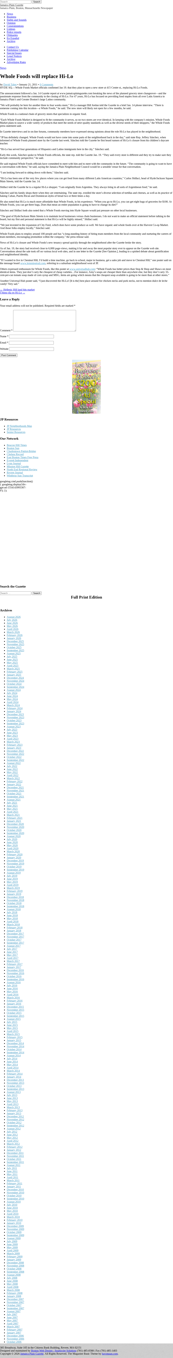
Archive (11, 41)
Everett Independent (17, 460)
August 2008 (14, 1274)
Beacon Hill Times (17, 445)
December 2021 (15, 787)
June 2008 (12, 1280)
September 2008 (15, 1271)
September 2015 (15, 1015)
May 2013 (12, 1101)
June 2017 (12, 952)
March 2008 (13, 1290)
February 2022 (14, 781)
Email (4, 342)
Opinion (11, 22)
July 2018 (12, 912)
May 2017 (12, 955)
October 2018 (14, 903)
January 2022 (14, 784)
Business (11, 16)
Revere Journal (15, 472)
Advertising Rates (16, 62)
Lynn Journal (14, 463)
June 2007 (12, 1317)
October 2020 (14, 830)
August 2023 (14, 726)
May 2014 (12, 1064)
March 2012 (13, 1143)
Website (4, 348)
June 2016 (12, 988)
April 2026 (12, 629)
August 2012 (14, 1128)
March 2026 (13, 632)
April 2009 (12, 1250)
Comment (6, 330)
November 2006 (15, 1338)
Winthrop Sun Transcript (20, 475)
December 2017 (15, 933)
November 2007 (15, 1302)
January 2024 (14, 711)
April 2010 (12, 1213)
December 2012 (15, 1116)
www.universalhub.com (82, 269)
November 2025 (15, 644)
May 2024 (12, 699)
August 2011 (13, 1165)
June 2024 (12, 696)
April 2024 (12, 702)
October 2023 (14, 720)
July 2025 (12, 656)
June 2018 (12, 915)
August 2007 (14, 1311)
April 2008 (12, 1287)
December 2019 (15, 860)
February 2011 (14, 1183)
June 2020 (12, 842)
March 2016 (13, 997)
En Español (13, 38)
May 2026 (12, 626)
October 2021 (14, 793)
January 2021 (14, 821)
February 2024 (14, 708)
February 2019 (14, 891)
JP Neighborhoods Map (19, 426)
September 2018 (15, 906)
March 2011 (13, 1180)
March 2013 (13, 1107)
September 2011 (15, 1162)
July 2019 (12, 875)
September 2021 (15, 796)
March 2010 (13, 1217)
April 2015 (12, 1031)
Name (4, 336)
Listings (11, 29)
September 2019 (15, 869)
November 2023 (15, 717)
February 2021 (14, 817)
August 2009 (14, 1238)
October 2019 (14, 866)
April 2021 (12, 811)
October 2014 (14, 1049)
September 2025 (15, 650)
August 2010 (14, 1201)
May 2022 (12, 772)
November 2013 (15, 1082)
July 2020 (12, 839)
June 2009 (12, 1244)
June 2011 (12, 1171)
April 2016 (12, 994)
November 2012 (15, 1119)
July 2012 (12, 1131)
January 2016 (14, 1003)
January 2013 (14, 1113)
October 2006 (14, 1341)
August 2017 (14, 945)
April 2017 (12, 958)
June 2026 (12, 623)
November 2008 (15, 1265)
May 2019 (12, 881)
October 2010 (14, 1195)
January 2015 (14, 1040)
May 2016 (12, 991)
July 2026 (12, 620)
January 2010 (14, 1223)
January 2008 (14, 1296)
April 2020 (12, 848)
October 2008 (14, 1268)
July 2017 (12, 948)
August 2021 (14, 799)
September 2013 (15, 1089)
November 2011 (15, 1156)
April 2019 (12, 885)
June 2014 (12, 1061)
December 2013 (15, 1079)
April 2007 (12, 1323)
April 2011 (12, 1177)
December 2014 (15, 1043)
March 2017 (13, 961)
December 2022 (15, 750)
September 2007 (15, 1308)
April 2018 (12, 921)
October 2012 (14, 1122)
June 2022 (12, 769)
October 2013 (14, 1086)
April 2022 (12, 775)
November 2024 (15, 680)
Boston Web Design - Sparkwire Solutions (53, 1350)
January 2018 (14, 930)
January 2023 (14, 747)
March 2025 (13, 668)
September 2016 (15, 979)
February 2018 (14, 927)
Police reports (14, 32)
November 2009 (15, 1229)
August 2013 (14, 1092)
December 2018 (15, 897)
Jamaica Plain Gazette (11, 5)
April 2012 (12, 1140)
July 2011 (12, 1168)
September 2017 (15, 942)
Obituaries (12, 35)
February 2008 (14, 1293)
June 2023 (12, 732)
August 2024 (14, 690)
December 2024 (15, 677)
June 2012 (12, 1134)
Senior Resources (16, 432)
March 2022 (13, 778)
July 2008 (12, 1277)
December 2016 (15, 970)
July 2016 (12, 985)
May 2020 (12, 845)
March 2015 (13, 1034)
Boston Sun (13, 448)
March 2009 (13, 1253)
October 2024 (14, 683)
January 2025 (14, 674)
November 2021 (15, 790)
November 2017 (15, 936)
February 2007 (14, 1329)
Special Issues (14, 53)
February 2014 (14, 1073)
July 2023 (12, 729)
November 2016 (15, 973)
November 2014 (15, 1046)
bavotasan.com (110, 1353)
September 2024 (15, 687)
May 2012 (12, 1137)
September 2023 (15, 723)
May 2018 (12, 918)
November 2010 (15, 1192)
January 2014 (14, 1076)
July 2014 (12, 1058)
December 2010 (15, 1189)
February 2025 (14, 671)
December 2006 (15, 1335)
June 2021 (12, 805)
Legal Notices (14, 56)
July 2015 (12, 1022)
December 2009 (15, 1226)
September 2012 (15, 1125)
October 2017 (14, 939)
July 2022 (12, 766)
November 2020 (15, 827)
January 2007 (14, 1332)
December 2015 (15, 1006)
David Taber (10, 84)
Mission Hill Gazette (18, 466)
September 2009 (15, 1235)
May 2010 (12, 1210)
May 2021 (12, 808)
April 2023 (12, 738)
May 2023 (12, 735)
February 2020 (14, 854)
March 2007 (13, 1326)
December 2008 (15, 1262)
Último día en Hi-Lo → (12, 292)
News (10, 13)
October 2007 (14, 1305)
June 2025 (12, 659)
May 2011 (12, 1174)
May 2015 (12, 1028)
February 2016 (14, 1000)
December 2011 (15, 1153)
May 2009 (12, 1247)
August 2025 (14, 653)
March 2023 (13, 741)
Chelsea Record (15, 454)
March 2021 (13, 814)
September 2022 (15, 760)
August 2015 (14, 1019)
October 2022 (14, 757)
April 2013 (12, 1104)
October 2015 (14, 1012)
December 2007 (15, 1299)
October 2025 (14, 647)
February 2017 (14, 964)
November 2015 (15, 1009)
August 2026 (14, 616)
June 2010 (12, 1207)
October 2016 (14, 976)
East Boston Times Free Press (22, 457)
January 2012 (14, 1150)
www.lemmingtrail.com (32, 263)
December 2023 (15, 714)
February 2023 (14, 744)
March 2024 (13, 705)
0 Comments (46, 84)
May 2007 (12, 1320)
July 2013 (12, 1095)
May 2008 (12, 1284)
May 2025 (12, 662)
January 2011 (14, 1186)
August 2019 (14, 872)
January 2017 (14, 967)
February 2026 (14, 635)
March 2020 (13, 851)
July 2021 (12, 802)
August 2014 (14, 1055)
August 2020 (14, 836)
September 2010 (15, 1198)
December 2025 (15, 641)
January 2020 (14, 857)
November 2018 (15, 900)
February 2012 (14, 1146)
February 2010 (14, 1220)
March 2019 (13, 888)
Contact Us (13, 47)
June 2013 (12, 1098)
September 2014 (15, 1052)
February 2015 (14, 1037)
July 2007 (12, 1314)
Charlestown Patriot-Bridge (21, 451)
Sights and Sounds (17, 19)
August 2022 (14, 763)
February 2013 (14, 1110)
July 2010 (12, 1204)
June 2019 (12, 878)
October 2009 (14, 1232)
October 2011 (14, 1159)
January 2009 (14, 1259)
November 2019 (15, 863)
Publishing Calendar (17, 50)
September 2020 (15, 833)
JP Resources (14, 429)
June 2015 (12, 1025)
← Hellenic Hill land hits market (17, 289)
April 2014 (12, 1067)
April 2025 (12, 665)
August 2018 (14, 909)
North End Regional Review (22, 469)
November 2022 (15, 754)
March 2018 (13, 924)
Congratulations (15, 26)
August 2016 (14, 982)
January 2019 (14, 894)
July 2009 (12, 1241)
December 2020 (15, 824)
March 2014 (13, 1070)
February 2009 (14, 1256)
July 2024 (12, 693)
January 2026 (14, 638)
